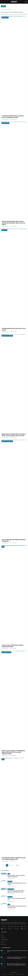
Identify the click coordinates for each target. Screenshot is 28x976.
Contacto (5, 974)
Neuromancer (5, 123)
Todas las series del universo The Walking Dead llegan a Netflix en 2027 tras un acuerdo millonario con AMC (13, 752)
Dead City (4, 230)
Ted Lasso (10, 896)
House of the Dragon (7, 335)
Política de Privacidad (20, 974)
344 (17, 865)
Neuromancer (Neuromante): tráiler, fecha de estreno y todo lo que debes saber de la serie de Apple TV (13, 223)
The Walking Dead (6, 652)
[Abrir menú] (26, 2)
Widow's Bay (5, 17)
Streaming (3, 937)
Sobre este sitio (11, 974)
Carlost (4, 920)
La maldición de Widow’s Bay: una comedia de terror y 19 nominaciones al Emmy (16, 958)
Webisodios (3, 944)
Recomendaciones (5, 939)
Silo (3, 546)
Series (2, 934)
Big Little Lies (11, 889)
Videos (2, 941)
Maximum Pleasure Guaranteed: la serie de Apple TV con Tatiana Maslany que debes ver (16, 964)
